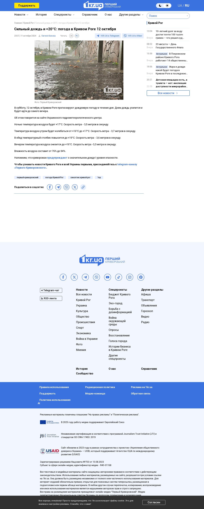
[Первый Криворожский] (102, 5)
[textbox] (166, 16)
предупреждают (57, 157)
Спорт (80, 327)
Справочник (90, 14)
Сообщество (84, 373)
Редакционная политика (100, 387)
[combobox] (166, 16)
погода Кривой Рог (54, 177)
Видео (145, 316)
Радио (145, 322)
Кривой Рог (83, 300)
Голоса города (118, 341)
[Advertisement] (79, 215)
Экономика (83, 333)
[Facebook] (50, 187)
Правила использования (54, 387)
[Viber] (66, 187)
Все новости (166, 93)
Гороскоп (147, 311)
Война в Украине (87, 338)
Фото (79, 344)
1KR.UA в (109, 36)
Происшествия (85, 322)
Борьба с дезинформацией (120, 310)
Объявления (149, 305)
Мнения (81, 350)
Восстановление (119, 335)
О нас (108, 14)
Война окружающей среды (117, 321)
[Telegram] (58, 187)
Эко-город (115, 303)
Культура (82, 311)
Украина (81, 305)
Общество (82, 316)
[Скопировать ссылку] (83, 187)
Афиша (146, 294)
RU (187, 5)
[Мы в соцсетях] (63, 277)
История (41, 14)
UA (180, 5)
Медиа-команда (95, 393)
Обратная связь (140, 393)
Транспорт (148, 300)
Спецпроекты (62, 14)
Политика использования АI (54, 401)
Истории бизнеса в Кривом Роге (120, 348)
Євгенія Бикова (48, 36)
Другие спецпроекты (117, 357)
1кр (99, 177)
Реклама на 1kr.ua (141, 387)
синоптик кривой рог (80, 177)
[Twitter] (75, 187)
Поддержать (26, 5)
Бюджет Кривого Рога (119, 296)
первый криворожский (27, 177)
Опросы (114, 330)
